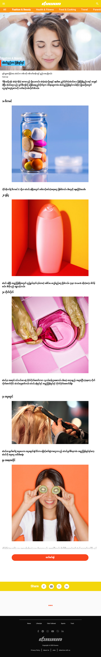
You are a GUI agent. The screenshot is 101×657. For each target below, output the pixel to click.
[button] (44, 586)
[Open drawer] (4, 4)
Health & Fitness (45, 10)
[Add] (43, 586)
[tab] (4, 9)
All (4, 10)
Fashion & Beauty (21, 10)
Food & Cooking (67, 10)
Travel (84, 10)
